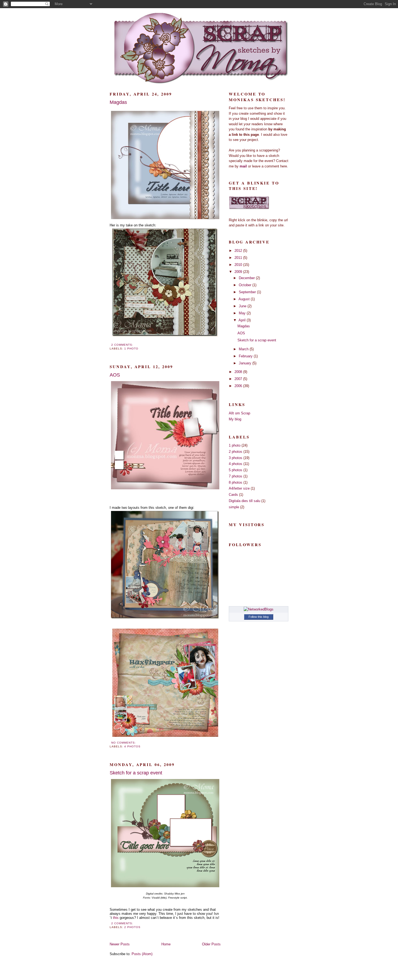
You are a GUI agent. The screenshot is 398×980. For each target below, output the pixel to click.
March (244, 349)
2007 (238, 379)
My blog (235, 419)
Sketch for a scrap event (136, 773)
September (248, 292)
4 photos (132, 746)
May (243, 313)
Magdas (118, 102)
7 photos (235, 476)
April (243, 320)
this (116, 918)
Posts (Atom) (142, 954)
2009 (238, 272)
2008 (238, 372)
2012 (238, 251)
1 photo (131, 348)
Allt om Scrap (239, 413)
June (243, 306)
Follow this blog (259, 616)
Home (166, 944)
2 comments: (122, 344)
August (245, 299)
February (246, 356)
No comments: (124, 742)
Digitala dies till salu (244, 501)
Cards (233, 495)
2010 (238, 265)
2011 (238, 258)
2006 (238, 386)
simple (234, 507)
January (245, 363)
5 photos (235, 470)
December (247, 278)
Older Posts (211, 944)
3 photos (235, 458)
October (245, 285)
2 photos (132, 927)
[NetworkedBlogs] (258, 609)
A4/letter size (239, 488)
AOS (115, 375)
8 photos (235, 482)
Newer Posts (120, 944)
